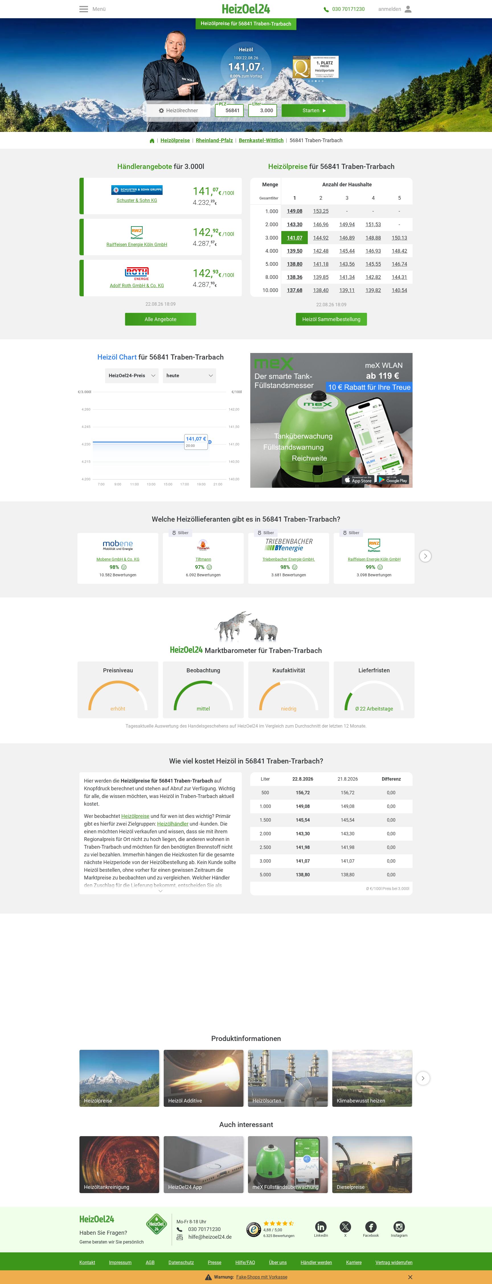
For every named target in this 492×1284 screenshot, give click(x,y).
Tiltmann (203, 559)
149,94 (347, 224)
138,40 (321, 290)
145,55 (373, 264)
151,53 (373, 224)
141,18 (321, 264)
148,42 (399, 251)
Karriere (354, 1262)
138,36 (294, 277)
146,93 (373, 251)
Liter (256, 104)
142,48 (321, 251)
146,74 (399, 264)
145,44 (347, 251)
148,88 (373, 238)
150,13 (399, 238)
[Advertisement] (246, 967)
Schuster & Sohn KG (137, 200)
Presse (214, 1262)
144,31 (399, 277)
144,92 (321, 238)
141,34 (347, 277)
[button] (395, 9)
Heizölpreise (135, 816)
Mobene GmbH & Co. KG (118, 559)
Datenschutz (181, 1262)
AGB (150, 1262)
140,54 (399, 290)
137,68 (294, 290)
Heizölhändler (172, 824)
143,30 (294, 224)
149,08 (294, 211)
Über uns (278, 1262)
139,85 (321, 277)
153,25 (321, 211)
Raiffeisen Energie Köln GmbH (136, 244)
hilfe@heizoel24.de (210, 1237)
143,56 (347, 264)
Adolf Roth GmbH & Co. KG (137, 285)
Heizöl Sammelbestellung (331, 319)
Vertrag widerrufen (394, 1262)
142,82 (373, 277)
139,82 (373, 290)
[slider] (278, 1224)
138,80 (294, 264)
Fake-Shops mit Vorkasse (261, 1277)
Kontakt (87, 1262)
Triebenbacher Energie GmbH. (289, 559)
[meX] (331, 420)
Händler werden (316, 1262)
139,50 (294, 251)
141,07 (294, 238)
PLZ (222, 104)
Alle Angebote (161, 319)
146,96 (321, 224)
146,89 (347, 238)
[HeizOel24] (246, 9)
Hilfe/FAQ (245, 1262)
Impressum (120, 1262)
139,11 (347, 290)
